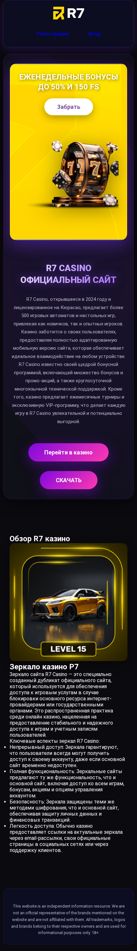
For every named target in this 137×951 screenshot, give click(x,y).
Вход (94, 34)
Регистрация (52, 34)
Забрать (68, 106)
